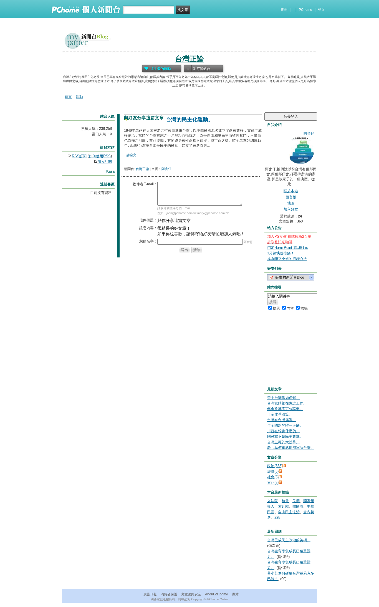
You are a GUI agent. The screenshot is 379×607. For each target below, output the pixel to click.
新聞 (284, 10)
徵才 (235, 594)
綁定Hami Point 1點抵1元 (287, 248)
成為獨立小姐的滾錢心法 (287, 259)
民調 (296, 501)
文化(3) (273, 482)
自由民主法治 (289, 512)
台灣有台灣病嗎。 (281, 420)
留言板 (290, 197)
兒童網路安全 (191, 594)
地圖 (290, 203)
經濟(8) (273, 471)
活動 (79, 97)
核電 (285, 501)
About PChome (216, 594)
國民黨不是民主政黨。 (285, 436)
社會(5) (273, 477)
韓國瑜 (297, 506)
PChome (305, 10)
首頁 (68, 97)
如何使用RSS (100, 156)
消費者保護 (169, 594)
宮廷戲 (283, 506)
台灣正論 (189, 59)
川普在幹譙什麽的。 (283, 431)
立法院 (272, 501)
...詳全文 (130, 155)
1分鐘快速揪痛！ (280, 253)
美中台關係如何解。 (283, 398)
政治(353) (274, 466)
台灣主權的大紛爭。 (283, 442)
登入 (321, 10)
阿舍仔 (166, 169)
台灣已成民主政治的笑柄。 (288, 540)
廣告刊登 (150, 594)
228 (277, 517)
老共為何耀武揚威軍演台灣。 (290, 448)
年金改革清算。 (279, 414)
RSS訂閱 (79, 156)
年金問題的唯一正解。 (285, 425)
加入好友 (291, 209)
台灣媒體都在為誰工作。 (287, 403)
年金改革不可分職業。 (285, 409)
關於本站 (291, 191)
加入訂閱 (104, 162)
